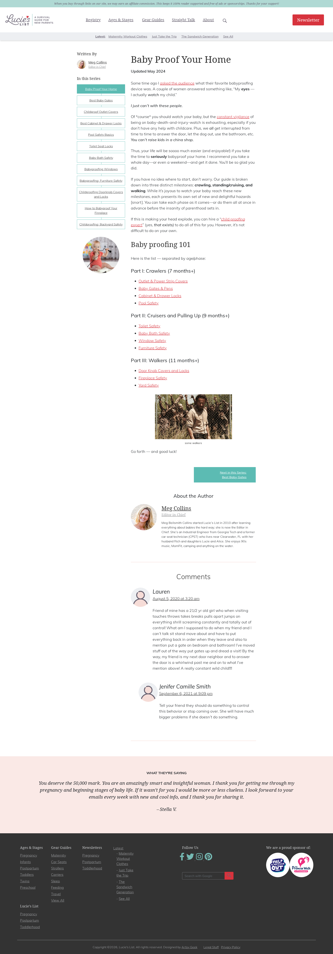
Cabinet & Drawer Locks (160, 295)
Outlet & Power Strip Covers (163, 281)
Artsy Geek (189, 947)
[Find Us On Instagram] (199, 859)
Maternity (58, 855)
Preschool (27, 887)
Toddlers (27, 874)
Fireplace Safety (153, 377)
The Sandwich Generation (200, 36)
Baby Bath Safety (154, 333)
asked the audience (177, 83)
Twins (24, 881)
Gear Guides (153, 19)
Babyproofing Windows (101, 169)
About (208, 19)
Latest (118, 848)
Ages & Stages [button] (120, 19)
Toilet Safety (149, 325)
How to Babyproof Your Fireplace (101, 210)
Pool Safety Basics (101, 135)
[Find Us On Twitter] (190, 859)
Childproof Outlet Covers (101, 112)
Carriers (57, 874)
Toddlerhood (92, 868)
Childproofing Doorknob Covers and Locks (101, 194)
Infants (25, 862)
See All (228, 36)
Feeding (57, 887)
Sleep (55, 881)
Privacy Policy (230, 947)
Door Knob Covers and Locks (164, 370)
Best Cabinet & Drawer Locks (101, 123)
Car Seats (59, 862)
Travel (56, 894)
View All (57, 900)
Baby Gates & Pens (156, 288)
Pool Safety (149, 303)
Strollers (57, 868)
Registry (93, 19)
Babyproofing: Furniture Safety (101, 181)
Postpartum (29, 868)
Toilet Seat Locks (101, 146)
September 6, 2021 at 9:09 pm (186, 693)
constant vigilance (233, 116)
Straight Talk (183, 19)
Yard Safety (149, 385)
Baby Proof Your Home (101, 89)
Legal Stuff (211, 947)
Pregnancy (28, 855)
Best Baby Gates (101, 100)
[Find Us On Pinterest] (208, 859)
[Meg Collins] (81, 64)
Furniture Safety (153, 347)
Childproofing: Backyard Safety (101, 224)
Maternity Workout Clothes (127, 36)
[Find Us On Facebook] (182, 859)
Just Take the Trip (164, 36)
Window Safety (152, 340)
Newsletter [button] (308, 20)
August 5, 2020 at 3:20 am (176, 598)
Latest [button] (100, 36)
